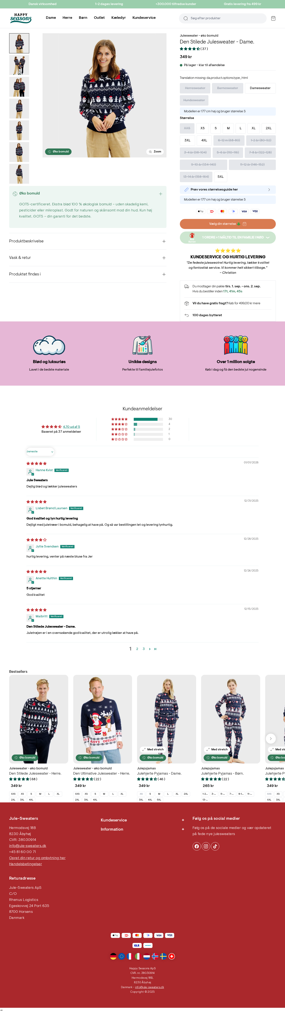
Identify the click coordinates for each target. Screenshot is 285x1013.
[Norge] (155, 956)
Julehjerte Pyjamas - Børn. (222, 774)
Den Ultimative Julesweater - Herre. (101, 774)
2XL (13, 800)
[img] (36, 464)
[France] (130, 956)
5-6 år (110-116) (224, 794)
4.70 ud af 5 (71, 427)
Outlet (99, 18)
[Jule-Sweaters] (21, 18)
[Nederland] (146, 956)
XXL (269, 800)
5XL (159, 800)
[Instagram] (197, 846)
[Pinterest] (206, 846)
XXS (13, 794)
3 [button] (144, 649)
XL (58, 794)
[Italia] (138, 956)
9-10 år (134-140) (241, 794)
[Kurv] (273, 18)
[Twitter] (215, 846)
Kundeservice (144, 18)
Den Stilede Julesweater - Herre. (35, 774)
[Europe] (121, 956)
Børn (83, 18)
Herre (67, 18)
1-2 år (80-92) (206, 794)
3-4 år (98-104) (215, 794)
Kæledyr (118, 18)
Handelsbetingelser (25, 864)
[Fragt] (228, 303)
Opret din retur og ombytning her (37, 858)
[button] (190, 49)
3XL (22, 800)
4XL (31, 800)
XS (22, 794)
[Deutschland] (113, 956)
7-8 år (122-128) (233, 794)
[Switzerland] (171, 956)
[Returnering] (228, 315)
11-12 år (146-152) (250, 794)
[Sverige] (163, 956)
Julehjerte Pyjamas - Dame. (159, 774)
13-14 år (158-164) (206, 800)
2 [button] (137, 649)
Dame (51, 18)
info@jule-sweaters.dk (27, 846)
